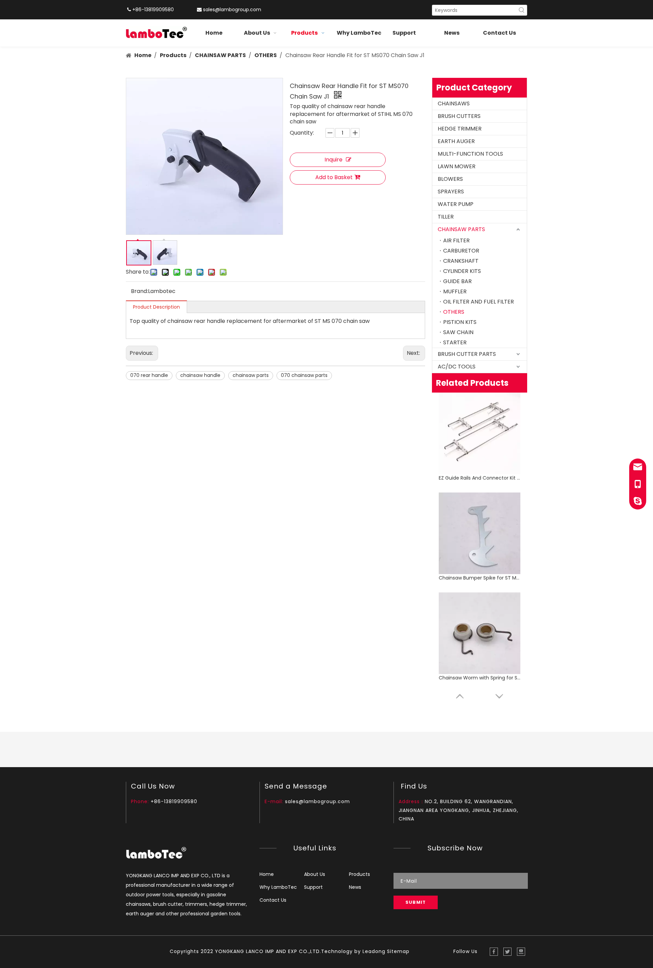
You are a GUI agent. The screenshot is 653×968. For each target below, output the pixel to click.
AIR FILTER (456, 240)
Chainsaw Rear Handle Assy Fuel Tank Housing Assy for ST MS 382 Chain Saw (479, 677)
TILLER (446, 217)
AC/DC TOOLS (456, 366)
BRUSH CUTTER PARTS (467, 354)
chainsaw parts (251, 375)
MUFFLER (455, 291)
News (355, 887)
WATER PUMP (455, 204)
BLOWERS (450, 179)
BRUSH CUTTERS (459, 116)
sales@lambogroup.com (232, 9)
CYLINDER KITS (462, 271)
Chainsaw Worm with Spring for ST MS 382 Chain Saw (479, 577)
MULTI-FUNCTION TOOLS (470, 154)
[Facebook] (494, 952)
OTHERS (453, 312)
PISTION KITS (459, 322)
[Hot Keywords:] (522, 10)
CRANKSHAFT (461, 261)
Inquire (333, 159)
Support (313, 887)
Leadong (374, 951)
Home (266, 874)
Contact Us (272, 900)
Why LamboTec (278, 887)
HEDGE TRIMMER (460, 129)
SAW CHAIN (458, 332)
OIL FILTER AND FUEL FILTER (478, 302)
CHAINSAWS (454, 103)
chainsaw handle (200, 375)
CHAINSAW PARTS (461, 229)
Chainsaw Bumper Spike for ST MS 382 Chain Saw (479, 477)
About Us (314, 874)
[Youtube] (521, 952)
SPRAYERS (451, 191)
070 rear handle (149, 375)
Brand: (139, 291)
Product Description (156, 307)
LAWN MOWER (456, 166)
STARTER (455, 342)
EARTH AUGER (456, 141)
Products (359, 874)
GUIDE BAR (457, 281)
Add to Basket (334, 177)
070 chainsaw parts (304, 375)
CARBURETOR (461, 251)
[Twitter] (507, 952)
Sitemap (398, 951)
